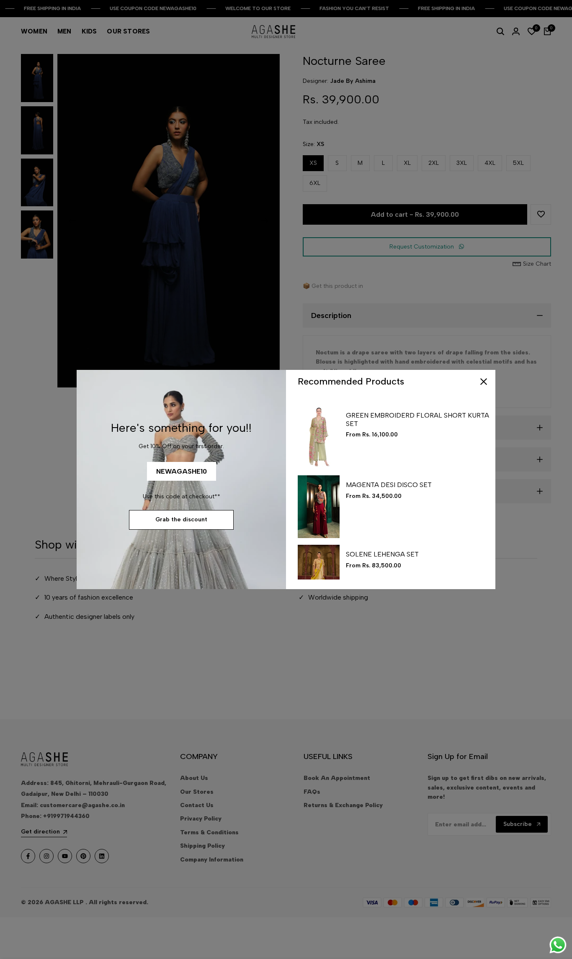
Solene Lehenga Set (382, 554)
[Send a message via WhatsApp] (558, 945)
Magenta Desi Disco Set (389, 485)
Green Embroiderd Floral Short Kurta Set (417, 419)
